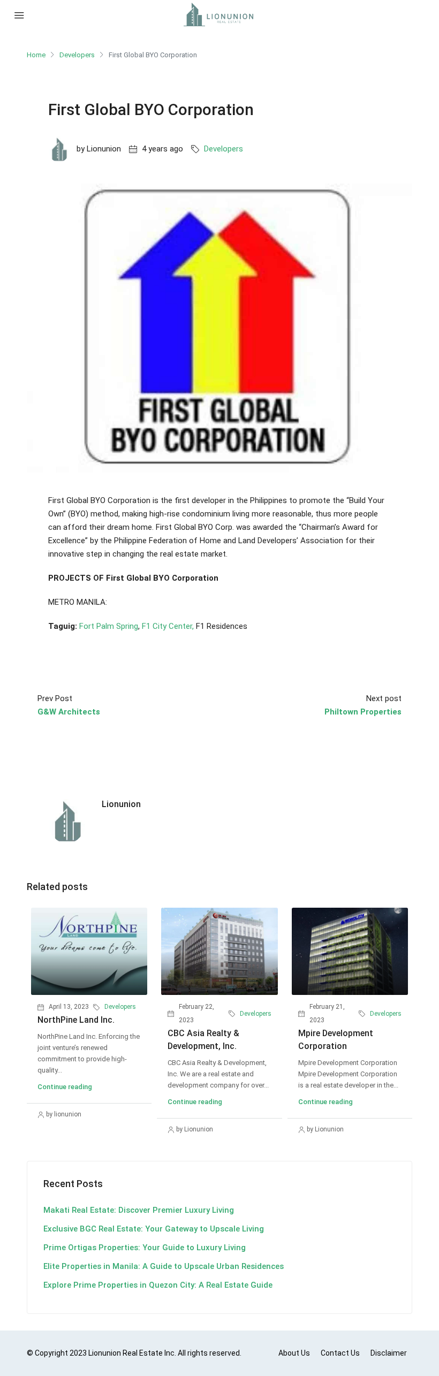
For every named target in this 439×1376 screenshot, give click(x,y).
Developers (77, 55)
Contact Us (340, 1353)
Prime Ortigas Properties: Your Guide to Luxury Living (144, 1247)
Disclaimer (388, 1353)
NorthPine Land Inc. (76, 1020)
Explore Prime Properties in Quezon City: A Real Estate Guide (158, 1285)
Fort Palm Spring (108, 626)
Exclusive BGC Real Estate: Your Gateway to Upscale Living (153, 1229)
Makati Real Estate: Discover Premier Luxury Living (138, 1210)
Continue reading (64, 1087)
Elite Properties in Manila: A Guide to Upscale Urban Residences (163, 1266)
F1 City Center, (168, 626)
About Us (294, 1353)
